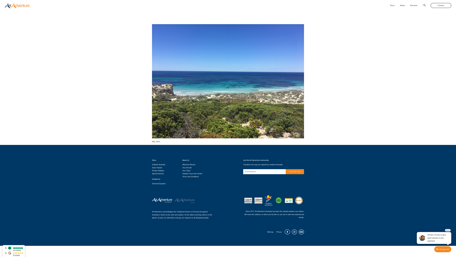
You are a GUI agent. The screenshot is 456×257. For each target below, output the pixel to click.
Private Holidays (158, 171)
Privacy (279, 232)
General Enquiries (159, 184)
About (402, 5)
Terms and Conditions (190, 177)
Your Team (186, 171)
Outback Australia (158, 165)
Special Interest (158, 174)
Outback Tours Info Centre (192, 174)
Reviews (414, 5)
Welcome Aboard (188, 165)
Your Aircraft (187, 168)
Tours (392, 5)
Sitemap (270, 232)
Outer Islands (157, 168)
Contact (441, 5)
